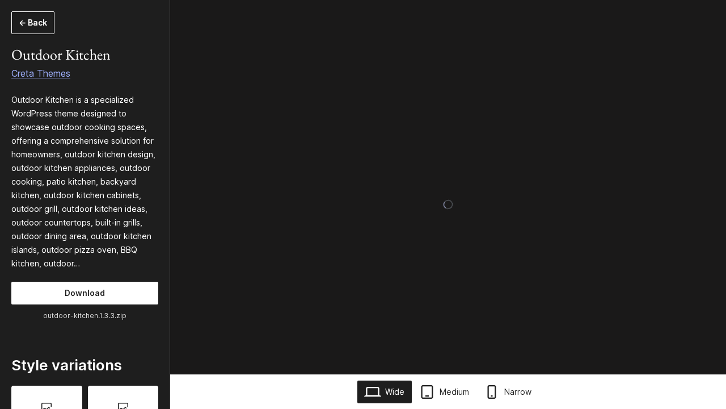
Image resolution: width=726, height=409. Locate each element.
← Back (33, 22)
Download (85, 293)
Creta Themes (40, 73)
